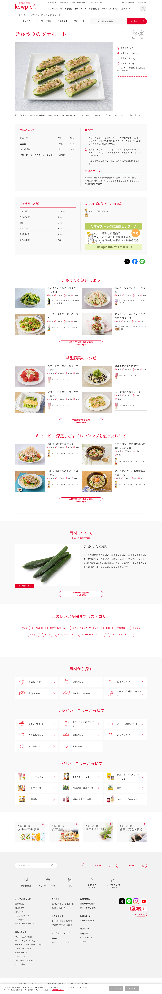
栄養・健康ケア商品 (82, 799)
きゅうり (24, 138)
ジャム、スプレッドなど (128, 799)
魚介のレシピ (123, 682)
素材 (119, 788)
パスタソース (34, 788)
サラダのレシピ (35, 724)
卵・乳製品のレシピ (82, 693)
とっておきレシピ (55, 9)
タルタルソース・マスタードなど (128, 777)
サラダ (25, 628)
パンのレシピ (123, 735)
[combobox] (118, 21)
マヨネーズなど (35, 777)
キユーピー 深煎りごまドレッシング (36, 155)
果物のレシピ (79, 682)
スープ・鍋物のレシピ (127, 724)
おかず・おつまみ (57, 628)
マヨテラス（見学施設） (91, 886)
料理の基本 (63, 21)
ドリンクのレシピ (81, 746)
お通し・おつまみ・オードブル (85, 628)
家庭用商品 (52, 2)
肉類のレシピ (34, 693)
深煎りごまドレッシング (122, 634)
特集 (79, 21)
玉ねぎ (23, 144)
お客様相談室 (94, 9)
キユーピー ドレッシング (92, 634)
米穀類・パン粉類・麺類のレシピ (129, 693)
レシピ (70, 886)
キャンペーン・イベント (48, 886)
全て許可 (132, 989)
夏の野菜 (121, 628)
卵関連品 (32, 799)
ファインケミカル (95, 2)
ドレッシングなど (66, 634)
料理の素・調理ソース (83, 788)
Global (141, 2)
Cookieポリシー (58, 990)
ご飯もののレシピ (36, 735)
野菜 (108, 628)
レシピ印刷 (134, 34)
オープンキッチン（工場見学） (114, 886)
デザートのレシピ (36, 746)
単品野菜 (39, 628)
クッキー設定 (116, 989)
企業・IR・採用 (127, 2)
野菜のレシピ (34, 682)
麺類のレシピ (79, 735)
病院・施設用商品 (78, 2)
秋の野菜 (33, 634)
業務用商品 (64, 2)
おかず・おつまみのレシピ (84, 724)
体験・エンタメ (80, 9)
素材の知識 (46, 21)
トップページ (20, 15)
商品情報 (68, 9)
